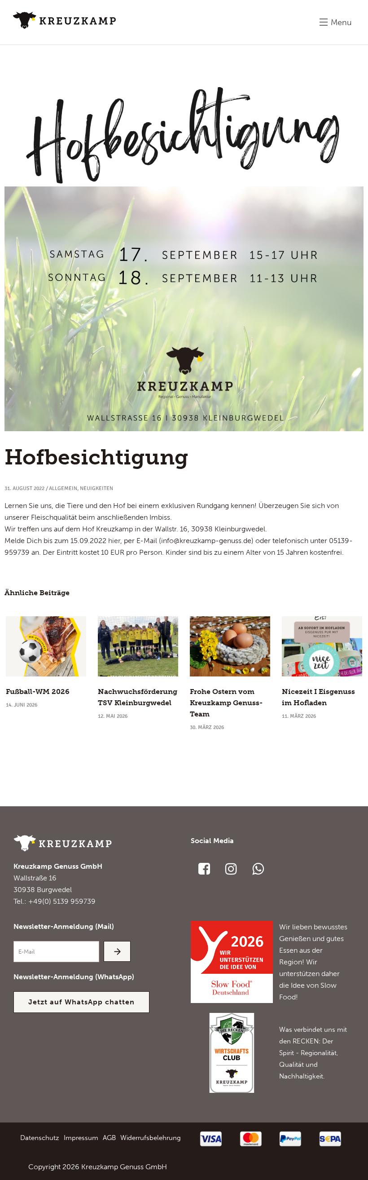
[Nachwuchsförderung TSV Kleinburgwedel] (138, 646)
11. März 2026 (299, 716)
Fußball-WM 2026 (38, 691)
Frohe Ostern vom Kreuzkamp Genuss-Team (226, 702)
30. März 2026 (207, 727)
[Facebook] (204, 868)
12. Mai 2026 (112, 716)
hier (114, 540)
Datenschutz (39, 1138)
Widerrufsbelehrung (150, 1138)
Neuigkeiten (96, 488)
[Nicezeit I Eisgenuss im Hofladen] (322, 646)
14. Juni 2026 (21, 705)
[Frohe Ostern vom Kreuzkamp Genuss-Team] (230, 646)
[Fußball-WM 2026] (46, 646)
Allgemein (63, 488)
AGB (109, 1138)
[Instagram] (231, 868)
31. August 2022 (24, 488)
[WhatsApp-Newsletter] (258, 868)
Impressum (81, 1138)
